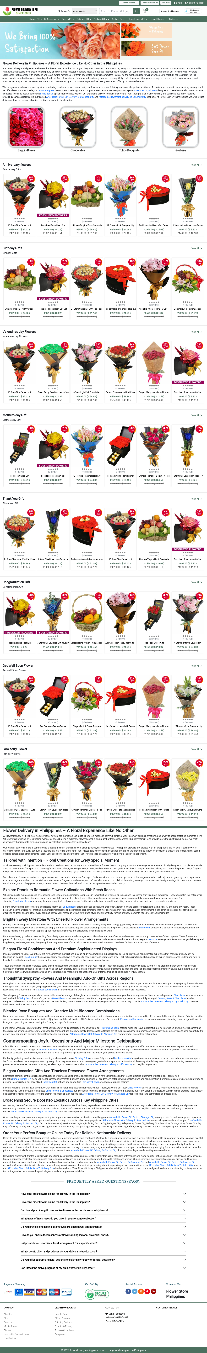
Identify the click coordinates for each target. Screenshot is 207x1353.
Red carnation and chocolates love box (120, 310)
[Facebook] (128, 1291)
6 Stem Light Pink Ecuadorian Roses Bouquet (86, 394)
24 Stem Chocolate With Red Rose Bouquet (86, 310)
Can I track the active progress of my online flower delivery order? (58, 1268)
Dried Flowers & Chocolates (59, 1090)
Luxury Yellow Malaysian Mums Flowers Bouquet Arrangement (187, 811)
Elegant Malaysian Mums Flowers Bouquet (154, 394)
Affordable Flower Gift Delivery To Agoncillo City (164, 1001)
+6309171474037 (120, 1317)
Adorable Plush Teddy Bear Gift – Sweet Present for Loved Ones (154, 310)
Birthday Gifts (81, 1058)
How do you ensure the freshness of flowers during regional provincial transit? (65, 1235)
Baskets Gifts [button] (118, 19)
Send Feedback (117, 1313)
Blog (6, 1318)
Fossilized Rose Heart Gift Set (53, 308)
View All (195, 164)
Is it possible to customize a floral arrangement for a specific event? (59, 1243)
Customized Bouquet (170, 11)
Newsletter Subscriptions (16, 1334)
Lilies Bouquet (30, 956)
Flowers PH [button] (34, 19)
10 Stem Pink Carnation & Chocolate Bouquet (19, 227)
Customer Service (166, 1307)
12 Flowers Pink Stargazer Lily (120, 225)
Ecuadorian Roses (21, 901)
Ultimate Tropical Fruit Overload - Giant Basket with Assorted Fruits (86, 227)
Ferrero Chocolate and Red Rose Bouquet (120, 394)
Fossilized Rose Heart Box (53, 225)
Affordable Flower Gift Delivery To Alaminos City (93, 1034)
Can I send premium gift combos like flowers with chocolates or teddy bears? (64, 1210)
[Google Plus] (153, 1291)
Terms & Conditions (64, 1330)
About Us (8, 1314)
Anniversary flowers (48, 1049)
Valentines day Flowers (145, 90)
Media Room (10, 1326)
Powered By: (173, 1284)
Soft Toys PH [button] (83, 19)
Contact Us (112, 1307)
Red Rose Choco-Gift (19, 475)
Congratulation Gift (22, 1078)
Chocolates (179, 995)
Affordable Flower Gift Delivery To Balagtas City (120, 1162)
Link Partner (10, 1338)
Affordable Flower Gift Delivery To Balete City (170, 1165)
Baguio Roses (69, 906)
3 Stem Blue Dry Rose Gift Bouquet (53, 642)
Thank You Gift (49, 1081)
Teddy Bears (25, 998)
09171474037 (118, 1321)
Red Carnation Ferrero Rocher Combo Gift (120, 477)
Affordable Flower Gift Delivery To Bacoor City (94, 1150)
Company (9, 1307)
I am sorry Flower (90, 1081)
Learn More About (65, 1307)
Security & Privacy (64, 1326)
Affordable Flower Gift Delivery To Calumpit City (122, 96)
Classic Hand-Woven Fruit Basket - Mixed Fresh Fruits (87, 644)
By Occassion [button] (50, 19)
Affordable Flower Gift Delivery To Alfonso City (109, 1064)
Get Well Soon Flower (46, 989)
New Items (166, 2)
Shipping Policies (63, 1322)
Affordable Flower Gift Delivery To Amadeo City (33, 1111)
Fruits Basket (47, 93)
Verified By (91, 1284)
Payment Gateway (14, 1284)
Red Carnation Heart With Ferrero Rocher (154, 227)
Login (179, 2)
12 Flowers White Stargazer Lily (187, 726)
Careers (8, 1322)
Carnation (152, 939)
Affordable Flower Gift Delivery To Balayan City (172, 1162)
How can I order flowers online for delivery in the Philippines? (55, 1194)
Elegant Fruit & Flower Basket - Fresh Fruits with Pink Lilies (188, 310)
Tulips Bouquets (46, 90)
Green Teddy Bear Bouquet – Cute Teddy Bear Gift (53, 394)
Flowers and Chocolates (132, 1019)
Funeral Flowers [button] (157, 19)
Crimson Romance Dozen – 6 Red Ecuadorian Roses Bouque (154, 477)
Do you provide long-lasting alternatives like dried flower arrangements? (61, 1226)
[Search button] (136, 11)
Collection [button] (173, 19)
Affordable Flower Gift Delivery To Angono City (125, 1120)
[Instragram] (141, 1291)
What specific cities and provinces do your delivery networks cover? (59, 1251)
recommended (129, 2)
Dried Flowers (134, 1087)
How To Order (61, 1314)
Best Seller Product (150, 2)
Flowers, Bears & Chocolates (171, 998)
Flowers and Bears (109, 1027)
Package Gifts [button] (100, 19)
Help (201, 2)
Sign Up (191, 2)
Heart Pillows (58, 998)
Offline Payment (63, 1318)
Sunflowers (144, 927)
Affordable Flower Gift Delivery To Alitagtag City (106, 1093)
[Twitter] (134, 1291)
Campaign (60, 1334)
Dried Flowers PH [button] (137, 19)
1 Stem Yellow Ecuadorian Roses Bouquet (188, 227)
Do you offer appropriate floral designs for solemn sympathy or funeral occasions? (68, 1259)
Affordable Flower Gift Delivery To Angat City (132, 1117)
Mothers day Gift (122, 1058)
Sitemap (8, 1330)
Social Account (134, 1284)
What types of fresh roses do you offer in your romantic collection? (59, 1218)
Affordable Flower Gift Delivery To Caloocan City (70, 96)
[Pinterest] (147, 1291)
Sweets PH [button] (67, 19)
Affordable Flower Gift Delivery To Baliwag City (30, 1168)
